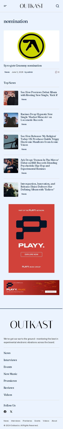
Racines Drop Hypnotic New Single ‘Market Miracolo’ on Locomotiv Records (37, 117)
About (54, 421)
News (7, 72)
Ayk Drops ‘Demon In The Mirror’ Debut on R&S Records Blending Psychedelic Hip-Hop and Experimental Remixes (40, 164)
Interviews (10, 360)
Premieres (10, 380)
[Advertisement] (31, 238)
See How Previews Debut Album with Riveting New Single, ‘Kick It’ (39, 94)
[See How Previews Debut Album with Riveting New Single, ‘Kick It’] (11, 98)
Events (8, 367)
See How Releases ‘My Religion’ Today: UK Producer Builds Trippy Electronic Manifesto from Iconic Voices (40, 140)
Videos (8, 395)
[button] (5, 6)
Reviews (9, 387)
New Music (10, 374)
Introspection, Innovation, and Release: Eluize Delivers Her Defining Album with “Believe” (38, 186)
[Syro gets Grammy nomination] (31, 46)
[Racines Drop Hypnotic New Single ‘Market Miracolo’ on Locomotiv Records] (11, 120)
